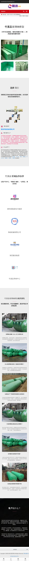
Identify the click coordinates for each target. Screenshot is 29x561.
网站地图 (25, 553)
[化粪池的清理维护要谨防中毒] (14, 472)
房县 (21, 156)
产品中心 (11, 14)
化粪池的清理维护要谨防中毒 (14, 483)
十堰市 (23, 15)
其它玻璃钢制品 (17, 14)
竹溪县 (13, 156)
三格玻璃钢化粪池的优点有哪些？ (14, 424)
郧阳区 (6, 158)
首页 (8, 14)
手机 (11, 560)
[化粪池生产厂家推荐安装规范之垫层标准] (14, 382)
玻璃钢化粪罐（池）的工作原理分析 (14, 334)
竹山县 (17, 156)
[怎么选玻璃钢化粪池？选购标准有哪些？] (14, 352)
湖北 (20, 15)
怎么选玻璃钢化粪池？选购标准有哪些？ (14, 364)
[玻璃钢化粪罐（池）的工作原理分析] (14, 322)
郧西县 (24, 156)
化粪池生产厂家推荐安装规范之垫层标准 (14, 394)
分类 (18, 560)
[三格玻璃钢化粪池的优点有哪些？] (14, 412)
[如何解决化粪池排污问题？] (14, 442)
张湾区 (10, 158)
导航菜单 (3, 11)
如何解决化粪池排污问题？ (14, 453)
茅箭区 (13, 158)
